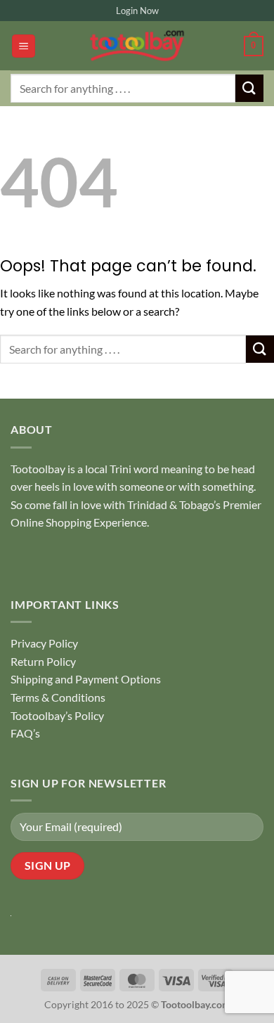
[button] (23, 46)
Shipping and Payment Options (86, 679)
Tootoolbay (38, 468)
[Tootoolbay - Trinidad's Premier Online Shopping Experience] (137, 45)
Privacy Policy (44, 643)
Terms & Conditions (58, 697)
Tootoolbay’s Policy (57, 715)
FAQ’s (25, 733)
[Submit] (249, 88)
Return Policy (43, 661)
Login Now (137, 10)
